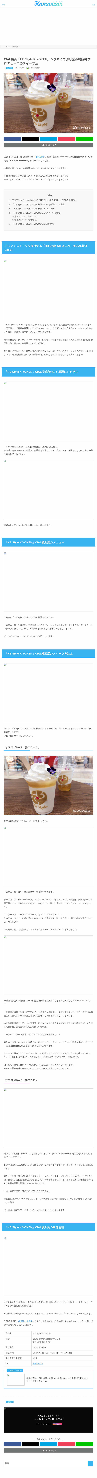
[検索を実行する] (90, 1463)
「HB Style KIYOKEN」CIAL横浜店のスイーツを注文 (36, 213)
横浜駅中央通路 (25, 1321)
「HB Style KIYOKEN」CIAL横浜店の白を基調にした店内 (38, 204)
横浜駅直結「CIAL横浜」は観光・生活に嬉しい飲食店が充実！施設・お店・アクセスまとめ (58, 1379)
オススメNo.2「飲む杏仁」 (27, 220)
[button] (12, 139)
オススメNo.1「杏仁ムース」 (28, 216)
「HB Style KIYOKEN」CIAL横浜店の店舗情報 (33, 224)
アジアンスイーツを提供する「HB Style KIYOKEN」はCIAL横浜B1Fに (44, 200)
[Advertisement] (48, 25)
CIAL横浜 (40, 157)
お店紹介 (9, 68)
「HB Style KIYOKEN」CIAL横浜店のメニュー (33, 209)
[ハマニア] (48, 3)
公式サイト (38, 1363)
